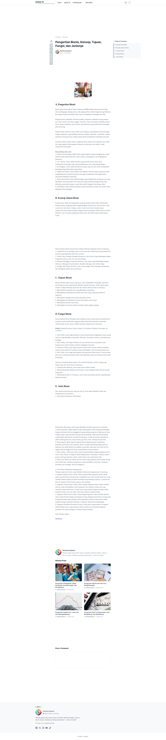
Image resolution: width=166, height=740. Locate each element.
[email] (51, 63)
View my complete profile (45, 723)
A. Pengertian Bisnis (120, 45)
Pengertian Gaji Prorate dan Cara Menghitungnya (95, 584)
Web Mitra (89, 2)
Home (59, 2)
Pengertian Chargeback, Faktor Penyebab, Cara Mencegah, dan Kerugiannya (66, 585)
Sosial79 (39, 2)
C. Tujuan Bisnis (119, 51)
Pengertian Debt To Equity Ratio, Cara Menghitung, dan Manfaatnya (97, 613)
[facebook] (51, 45)
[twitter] (51, 49)
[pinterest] (51, 59)
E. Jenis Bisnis (118, 57)
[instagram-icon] (43, 728)
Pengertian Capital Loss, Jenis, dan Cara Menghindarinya (67, 613)
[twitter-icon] (40, 728)
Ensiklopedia (77, 2)
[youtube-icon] (47, 728)
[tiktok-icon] (50, 728)
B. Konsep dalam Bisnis (121, 48)
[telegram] (51, 56)
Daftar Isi (67, 2)
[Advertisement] (83, 21)
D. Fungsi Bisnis (119, 54)
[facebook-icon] (36, 728)
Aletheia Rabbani (48, 711)
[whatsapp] (51, 52)
